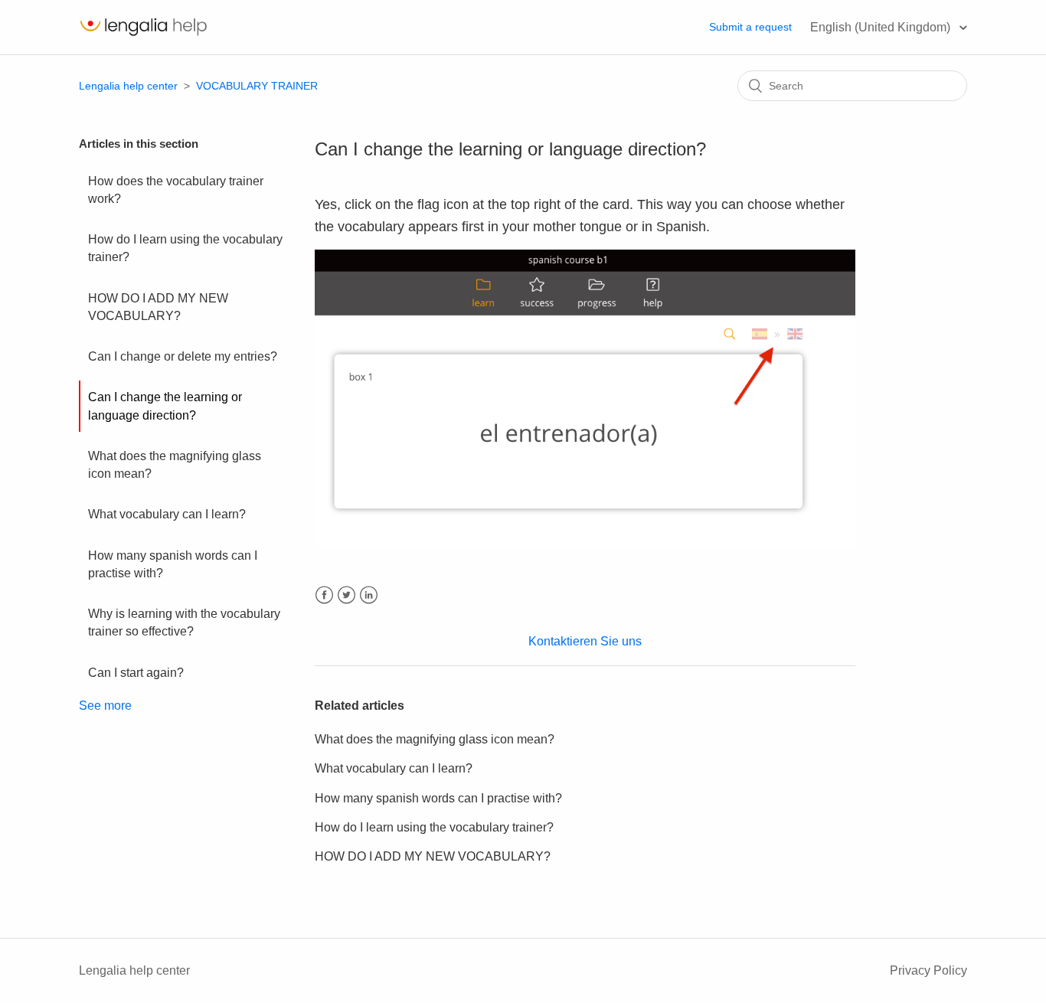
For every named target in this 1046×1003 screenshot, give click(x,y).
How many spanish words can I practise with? (172, 564)
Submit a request (750, 27)
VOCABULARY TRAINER (257, 86)
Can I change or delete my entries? (182, 356)
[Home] (143, 34)
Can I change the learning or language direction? (165, 405)
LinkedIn (368, 595)
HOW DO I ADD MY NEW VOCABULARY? (158, 307)
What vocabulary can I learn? (167, 514)
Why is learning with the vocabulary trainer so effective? (184, 622)
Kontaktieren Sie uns (585, 641)
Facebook (324, 595)
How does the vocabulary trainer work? (175, 190)
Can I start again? (136, 672)
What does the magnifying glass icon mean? (174, 464)
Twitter (346, 595)
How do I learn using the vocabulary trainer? (185, 248)
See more (105, 705)
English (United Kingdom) (881, 27)
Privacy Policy (928, 970)
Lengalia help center (128, 86)
